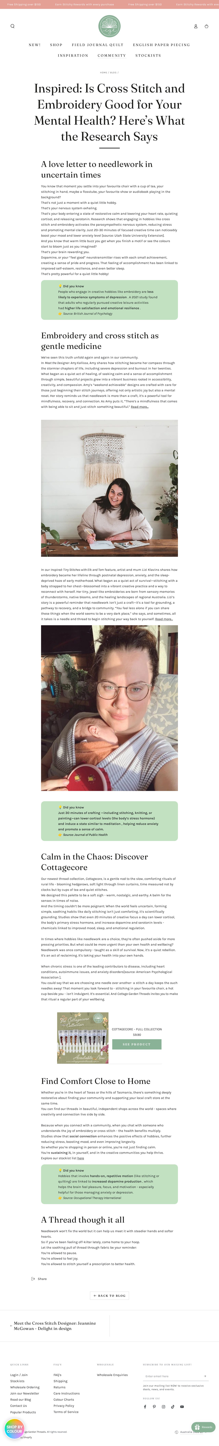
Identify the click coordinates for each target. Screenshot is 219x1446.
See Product (137, 1044)
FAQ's (57, 1375)
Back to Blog (112, 1295)
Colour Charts (64, 1399)
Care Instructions (67, 1393)
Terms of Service (66, 1412)
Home (103, 72)
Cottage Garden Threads (32, 1431)
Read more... (140, 407)
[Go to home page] (109, 26)
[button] (12, 26)
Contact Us (18, 1406)
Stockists (17, 1381)
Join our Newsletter (24, 1393)
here (80, 1158)
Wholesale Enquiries (112, 1375)
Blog (113, 72)
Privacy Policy (64, 1406)
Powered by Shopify (21, 1437)
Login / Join (19, 1375)
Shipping (60, 1381)
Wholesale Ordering (25, 1387)
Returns (60, 1387)
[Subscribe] (206, 1376)
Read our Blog (20, 1399)
